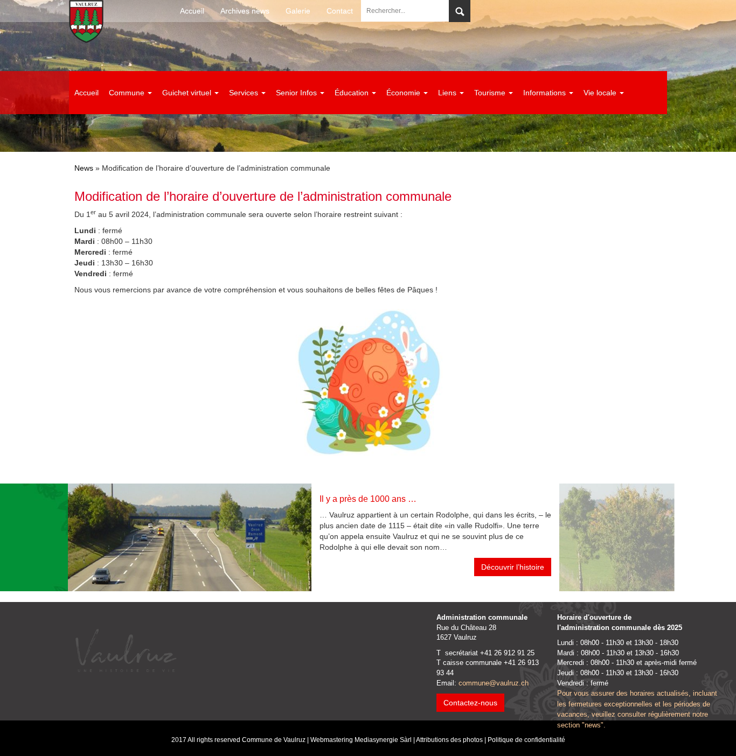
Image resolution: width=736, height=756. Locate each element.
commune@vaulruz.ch (494, 683)
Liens (448, 92)
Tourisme (491, 92)
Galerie (298, 10)
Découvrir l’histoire (512, 567)
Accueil (192, 10)
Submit (459, 11)
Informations (545, 92)
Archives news (244, 10)
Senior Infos (297, 92)
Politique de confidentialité (526, 740)
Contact (340, 10)
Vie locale (601, 92)
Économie (404, 92)
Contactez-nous (470, 702)
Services (244, 92)
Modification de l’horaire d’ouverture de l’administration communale (263, 196)
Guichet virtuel (187, 92)
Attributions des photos (449, 740)
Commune (128, 92)
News (83, 168)
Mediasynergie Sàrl (383, 740)
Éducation (353, 92)
